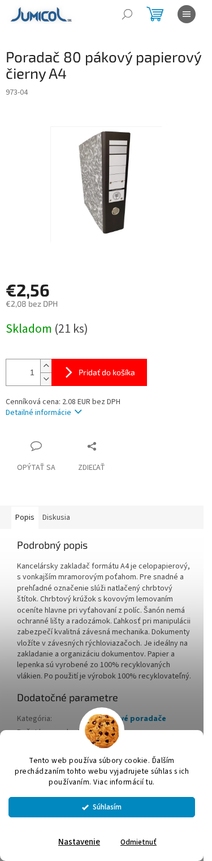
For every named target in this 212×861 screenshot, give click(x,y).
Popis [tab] (24, 517)
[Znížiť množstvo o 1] (45, 378)
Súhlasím (107, 806)
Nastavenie (79, 842)
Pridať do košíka (107, 372)
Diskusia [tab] (56, 517)
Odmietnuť (138, 842)
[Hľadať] (127, 14)
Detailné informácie (38, 412)
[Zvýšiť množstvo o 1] (45, 365)
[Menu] (186, 14)
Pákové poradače (133, 718)
